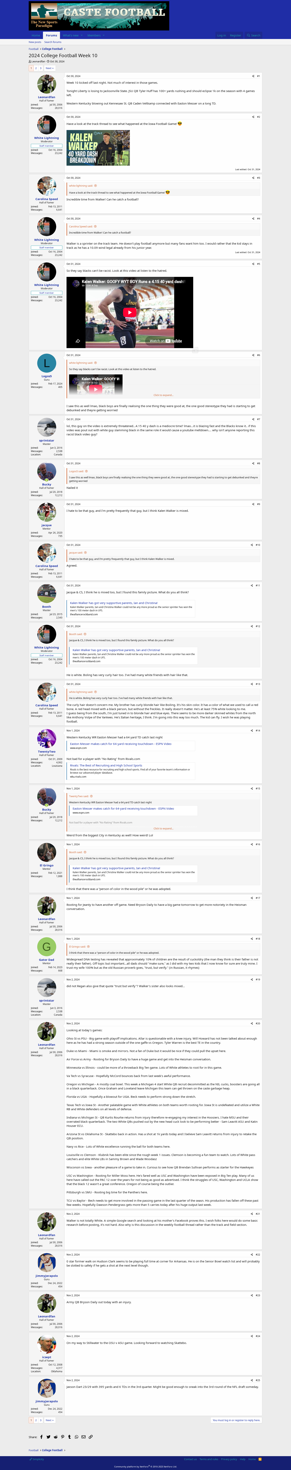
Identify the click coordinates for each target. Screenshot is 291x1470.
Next (48, 68)
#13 (258, 684)
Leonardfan (38, 61)
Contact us (190, 1459)
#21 (258, 1214)
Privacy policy (229, 1459)
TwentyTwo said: (79, 796)
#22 (258, 1254)
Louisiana (57, 765)
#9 (258, 504)
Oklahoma (56, 1371)
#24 (258, 1336)
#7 (258, 419)
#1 (258, 76)
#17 (258, 898)
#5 (258, 264)
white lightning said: (81, 185)
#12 (258, 626)
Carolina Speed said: (81, 226)
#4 (258, 218)
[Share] (253, 76)
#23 (258, 1295)
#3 (258, 177)
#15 (258, 788)
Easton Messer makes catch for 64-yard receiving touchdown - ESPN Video (120, 744)
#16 (258, 844)
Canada (58, 454)
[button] (82, 35)
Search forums (52, 42)
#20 (258, 1023)
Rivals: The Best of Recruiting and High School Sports (106, 765)
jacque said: (76, 552)
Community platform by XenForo (145, 1466)
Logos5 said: (76, 471)
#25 (258, 1380)
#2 (258, 117)
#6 (258, 355)
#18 (258, 938)
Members (94, 35)
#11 (258, 585)
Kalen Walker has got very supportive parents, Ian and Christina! (114, 603)
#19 (258, 979)
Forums (51, 35)
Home (36, 35)
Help (242, 1459)
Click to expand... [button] (163, 395)
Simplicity (38, 1459)
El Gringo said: (77, 946)
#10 (258, 545)
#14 (258, 730)
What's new (71, 35)
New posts (35, 42)
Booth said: (75, 634)
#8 (258, 463)
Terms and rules (209, 1459)
